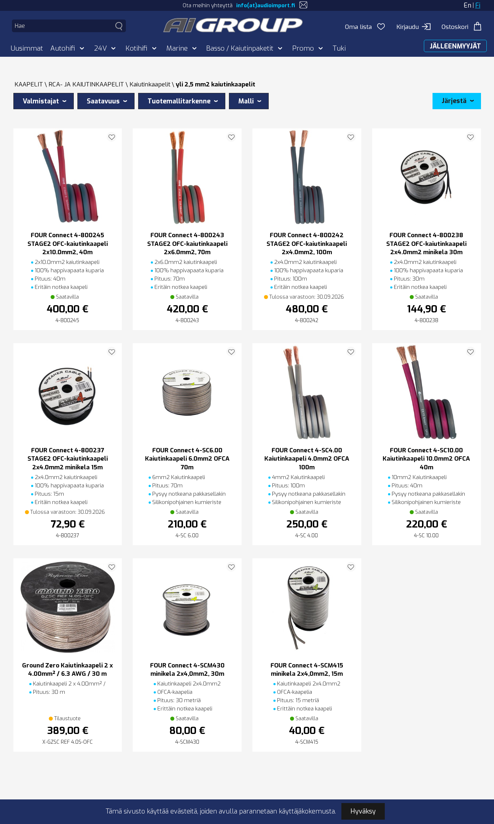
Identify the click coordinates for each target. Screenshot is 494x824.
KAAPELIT (28, 84)
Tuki (339, 48)
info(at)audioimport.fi (265, 5)
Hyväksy (363, 811)
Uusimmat (27, 48)
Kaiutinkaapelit (149, 84)
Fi (477, 5)
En (467, 5)
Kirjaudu (407, 27)
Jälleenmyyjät (455, 46)
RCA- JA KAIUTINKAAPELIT (86, 84)
